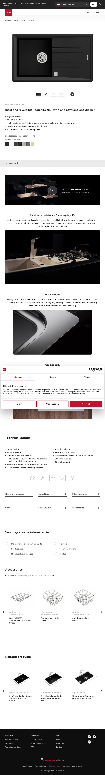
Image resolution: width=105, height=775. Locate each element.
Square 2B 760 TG (80, 692)
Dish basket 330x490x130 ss (16, 613)
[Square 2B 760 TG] (84, 678)
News (58, 739)
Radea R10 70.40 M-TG (51, 692)
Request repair (11, 739)
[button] (72, 4)
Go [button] (93, 4)
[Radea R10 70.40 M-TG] (52, 678)
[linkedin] (89, 742)
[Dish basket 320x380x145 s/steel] (52, 598)
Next (67, 94)
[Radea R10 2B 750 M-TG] (21, 678)
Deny (19, 404)
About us (60, 743)
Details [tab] (52, 377)
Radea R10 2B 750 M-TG (20, 692)
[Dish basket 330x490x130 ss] (21, 598)
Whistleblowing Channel (72, 766)
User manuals (37, 739)
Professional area (38, 743)
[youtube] (94, 737)
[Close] (100, 4)
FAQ (33, 747)
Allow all (86, 404)
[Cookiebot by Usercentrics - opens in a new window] (91, 370)
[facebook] (89, 737)
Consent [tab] (18, 377)
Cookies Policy (54, 766)
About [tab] (87, 377)
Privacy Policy (40, 766)
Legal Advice (27, 766)
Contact (59, 747)
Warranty (9, 743)
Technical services (13, 747)
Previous (3, 612)
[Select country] (93, 12)
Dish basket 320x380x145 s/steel (50, 613)
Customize (51, 404)
